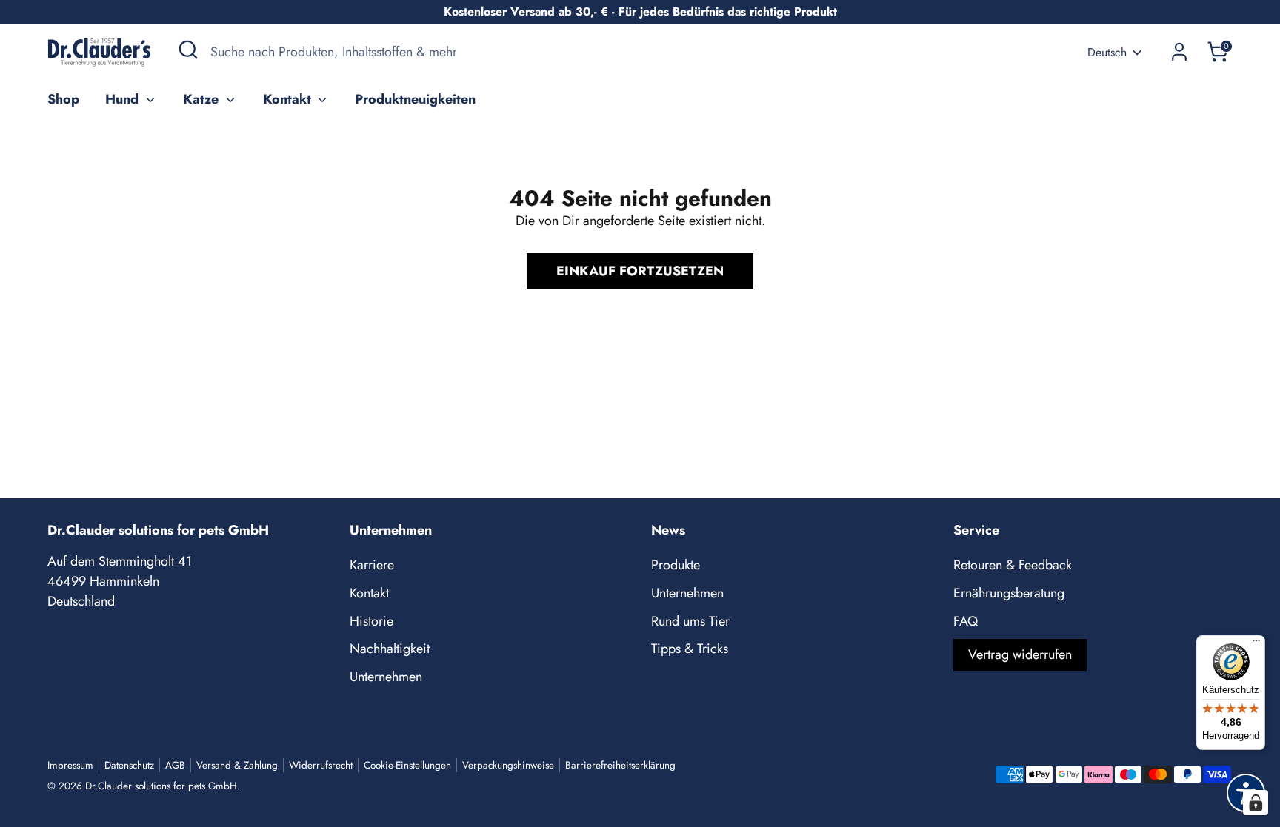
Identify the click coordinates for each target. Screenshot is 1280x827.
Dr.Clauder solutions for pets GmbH (161, 786)
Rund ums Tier (690, 621)
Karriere (372, 565)
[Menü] (1256, 644)
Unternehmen (386, 676)
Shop (63, 99)
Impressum (70, 765)
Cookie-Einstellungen (407, 765)
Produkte (675, 565)
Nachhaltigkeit (390, 648)
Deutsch (1107, 52)
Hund (123, 99)
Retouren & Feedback (1012, 565)
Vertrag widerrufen (1020, 654)
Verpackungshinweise (508, 765)
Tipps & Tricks (689, 648)
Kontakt (289, 99)
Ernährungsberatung (1008, 593)
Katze (202, 99)
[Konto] (1179, 52)
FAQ (965, 621)
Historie (371, 621)
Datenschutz (129, 765)
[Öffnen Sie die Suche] (188, 49)
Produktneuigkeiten (415, 99)
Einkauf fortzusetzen (640, 271)
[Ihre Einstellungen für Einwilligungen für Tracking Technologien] (1255, 802)
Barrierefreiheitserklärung (620, 765)
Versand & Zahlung (237, 765)
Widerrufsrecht (321, 765)
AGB (175, 765)
